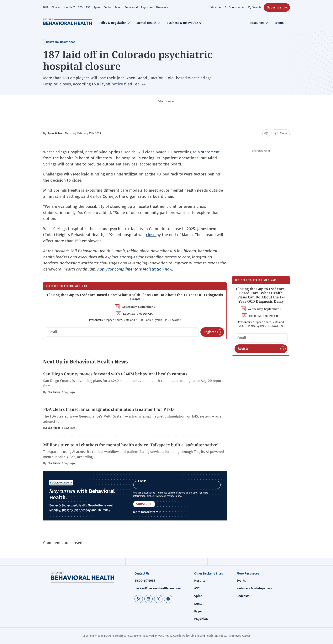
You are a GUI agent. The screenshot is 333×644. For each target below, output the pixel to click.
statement (210, 152)
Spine (96, 7)
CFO (80, 7)
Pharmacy (162, 7)
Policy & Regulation (112, 23)
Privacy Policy (173, 496)
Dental (107, 7)
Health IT (69, 7)
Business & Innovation (182, 23)
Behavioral (131, 7)
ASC (88, 7)
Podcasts (243, 596)
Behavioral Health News (60, 42)
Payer (118, 7)
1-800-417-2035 (145, 580)
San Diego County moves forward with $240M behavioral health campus (115, 374)
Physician (147, 7)
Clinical (56, 7)
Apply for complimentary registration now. (135, 269)
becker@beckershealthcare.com (158, 588)
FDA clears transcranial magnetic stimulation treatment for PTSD (109, 409)
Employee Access (240, 635)
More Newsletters (145, 512)
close (150, 152)
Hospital (200, 580)
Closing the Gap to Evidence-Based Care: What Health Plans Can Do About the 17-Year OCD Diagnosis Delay (135, 296)
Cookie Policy (181, 635)
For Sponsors (232, 7)
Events (279, 23)
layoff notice (111, 84)
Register (210, 332)
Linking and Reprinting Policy (208, 635)
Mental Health (146, 23)
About (214, 7)
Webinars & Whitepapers (254, 588)
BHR (45, 7)
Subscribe (274, 7)
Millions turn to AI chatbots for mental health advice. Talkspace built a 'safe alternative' (131, 445)
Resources (257, 23)
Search (256, 7)
